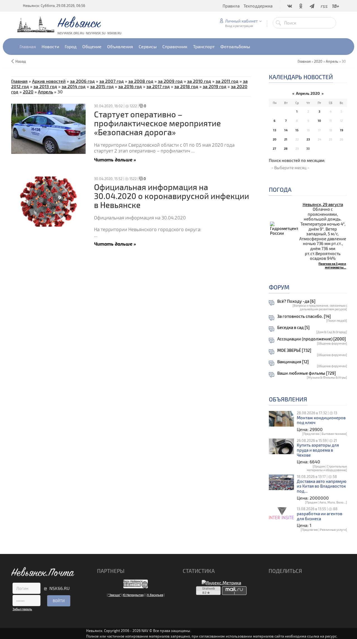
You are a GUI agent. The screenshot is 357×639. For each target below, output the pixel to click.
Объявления (288, 399)
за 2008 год (140, 81)
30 (308, 148)
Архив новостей (49, 81)
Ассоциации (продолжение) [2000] (311, 339)
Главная (19, 81)
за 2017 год (158, 86)
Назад (20, 61)
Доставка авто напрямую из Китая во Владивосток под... (321, 486)
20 (274, 139)
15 (296, 130)
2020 (318, 61)
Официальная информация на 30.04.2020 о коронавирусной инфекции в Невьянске (171, 196)
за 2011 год (227, 81)
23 (308, 139)
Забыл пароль (22, 609)
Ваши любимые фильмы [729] (306, 373)
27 (274, 148)
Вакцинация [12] (293, 361)
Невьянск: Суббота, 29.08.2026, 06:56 (54, 5)
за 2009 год (170, 81)
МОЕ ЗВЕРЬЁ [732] (294, 350)
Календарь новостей (301, 76)
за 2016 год (130, 86)
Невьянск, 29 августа (323, 204)
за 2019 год (214, 86)
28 (286, 148)
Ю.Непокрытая (133, 595)
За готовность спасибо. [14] (304, 316)
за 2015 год (102, 86)
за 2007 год (111, 81)
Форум (279, 287)
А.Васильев (155, 595)
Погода (280, 189)
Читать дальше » (115, 159)
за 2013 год (45, 86)
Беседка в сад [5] (293, 327)
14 (286, 130)
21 (285, 139)
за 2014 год (74, 86)
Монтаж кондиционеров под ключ (321, 420)
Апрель (332, 61)
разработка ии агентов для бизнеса (319, 516)
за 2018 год (186, 86)
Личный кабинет (241, 20)
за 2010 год (199, 81)
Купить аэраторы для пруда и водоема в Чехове (318, 450)
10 (319, 120)
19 (341, 130)
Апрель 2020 (308, 93)
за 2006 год (82, 81)
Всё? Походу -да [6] (296, 301)
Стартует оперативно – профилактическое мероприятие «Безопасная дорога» (157, 123)
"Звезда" (114, 595)
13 (274, 130)
